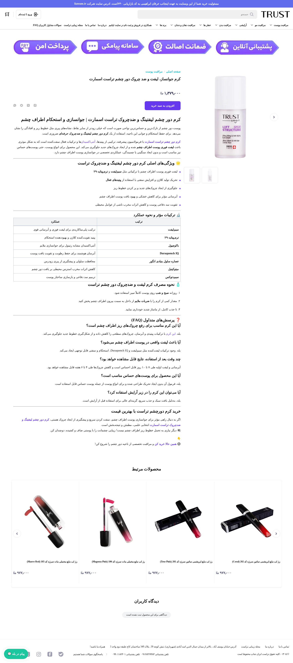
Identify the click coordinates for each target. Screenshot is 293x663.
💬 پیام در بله (16, 653)
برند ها (163, 25)
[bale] (61, 654)
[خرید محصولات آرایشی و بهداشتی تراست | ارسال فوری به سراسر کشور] (275, 14)
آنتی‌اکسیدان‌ (88, 141)
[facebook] (35, 105)
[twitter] (28, 105)
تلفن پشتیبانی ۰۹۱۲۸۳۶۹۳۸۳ (155, 654)
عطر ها (207, 25)
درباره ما (102, 25)
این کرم (171, 333)
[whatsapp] (14, 105)
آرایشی (243, 25)
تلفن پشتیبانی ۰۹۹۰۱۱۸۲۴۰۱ (126, 654)
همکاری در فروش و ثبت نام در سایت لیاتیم (130, 25)
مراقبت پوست (281, 25)
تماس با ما (90, 25)
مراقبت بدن (225, 25)
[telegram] (21, 105)
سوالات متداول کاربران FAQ (47, 25)
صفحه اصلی (173, 71)
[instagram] (38, 654)
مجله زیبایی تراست (73, 25)
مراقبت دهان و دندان (185, 25)
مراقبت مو (260, 25)
